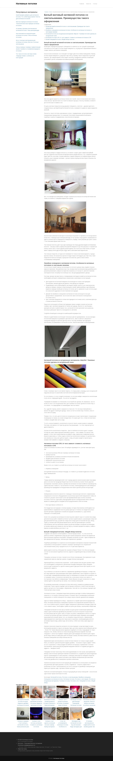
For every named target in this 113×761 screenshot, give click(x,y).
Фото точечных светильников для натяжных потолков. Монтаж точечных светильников (27, 42)
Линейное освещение (84, 677)
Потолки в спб (74, 681)
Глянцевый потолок (84, 681)
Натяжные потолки (26, 3)
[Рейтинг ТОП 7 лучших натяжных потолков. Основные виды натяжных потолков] (62, 698)
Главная (81, 3)
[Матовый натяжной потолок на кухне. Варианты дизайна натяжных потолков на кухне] (23, 698)
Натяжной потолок (56, 677)
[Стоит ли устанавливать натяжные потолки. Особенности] (62, 719)
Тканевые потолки (64, 681)
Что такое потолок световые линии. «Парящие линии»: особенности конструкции (26, 55)
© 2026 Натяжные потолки (25, 739)
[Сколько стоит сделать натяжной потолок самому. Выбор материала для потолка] (49, 719)
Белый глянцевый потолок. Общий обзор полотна (60, 39)
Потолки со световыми (81, 679)
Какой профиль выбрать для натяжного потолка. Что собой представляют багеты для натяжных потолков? (28, 16)
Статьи (95, 3)
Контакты (20, 743)
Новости (88, 3)
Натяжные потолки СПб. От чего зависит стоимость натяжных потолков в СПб (68, 37)
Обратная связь (22, 749)
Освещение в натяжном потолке (53, 679)
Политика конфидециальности (26, 745)
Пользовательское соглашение (33, 743)
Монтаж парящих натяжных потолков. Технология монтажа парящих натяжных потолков (27, 23)
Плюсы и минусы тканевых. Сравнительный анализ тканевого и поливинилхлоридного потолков (28, 49)
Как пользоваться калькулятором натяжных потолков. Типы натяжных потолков (26, 35)
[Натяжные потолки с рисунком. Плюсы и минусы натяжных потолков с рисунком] (89, 698)
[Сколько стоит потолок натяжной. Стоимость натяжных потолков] (36, 719)
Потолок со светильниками (70, 677)
